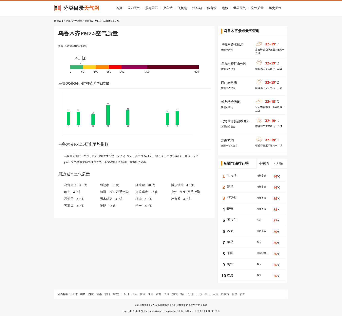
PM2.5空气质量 (74, 21)
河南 (99, 294)
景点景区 (151, 8)
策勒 (230, 242)
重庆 (207, 294)
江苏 (134, 294)
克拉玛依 (141, 192)
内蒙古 (225, 294)
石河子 (69, 199)
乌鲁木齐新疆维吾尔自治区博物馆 (245, 121)
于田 (230, 253)
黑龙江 (117, 294)
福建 (234, 294)
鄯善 (230, 208)
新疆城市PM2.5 (93, 21)
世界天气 (239, 8)
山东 (199, 294)
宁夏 (191, 294)
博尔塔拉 (177, 185)
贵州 (242, 294)
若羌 (230, 231)
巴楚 (230, 275)
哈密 (67, 192)
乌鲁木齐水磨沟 (232, 44)
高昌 (230, 186)
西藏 (91, 294)
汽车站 (197, 8)
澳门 (107, 294)
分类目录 (81, 8)
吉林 (159, 294)
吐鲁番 (175, 199)
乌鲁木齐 (70, 185)
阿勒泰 (104, 185)
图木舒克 (106, 199)
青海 (167, 294)
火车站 (168, 8)
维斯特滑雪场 (230, 102)
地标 (225, 8)
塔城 (138, 199)
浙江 (183, 294)
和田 (103, 192)
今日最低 (278, 163)
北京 (150, 294)
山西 (83, 294)
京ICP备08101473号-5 (208, 311)
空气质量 (257, 8)
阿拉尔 (140, 185)
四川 (126, 294)
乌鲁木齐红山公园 (233, 63)
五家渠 (69, 205)
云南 (215, 294)
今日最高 (264, 163)
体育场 (212, 8)
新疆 (142, 294)
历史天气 (275, 8)
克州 (174, 192)
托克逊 (232, 197)
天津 (75, 294)
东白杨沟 (227, 140)
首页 (119, 8)
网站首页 (59, 21)
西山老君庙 (229, 82)
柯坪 (230, 264)
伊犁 (103, 205)
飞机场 (182, 8)
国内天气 (133, 8)
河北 (175, 294)
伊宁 (138, 205)
